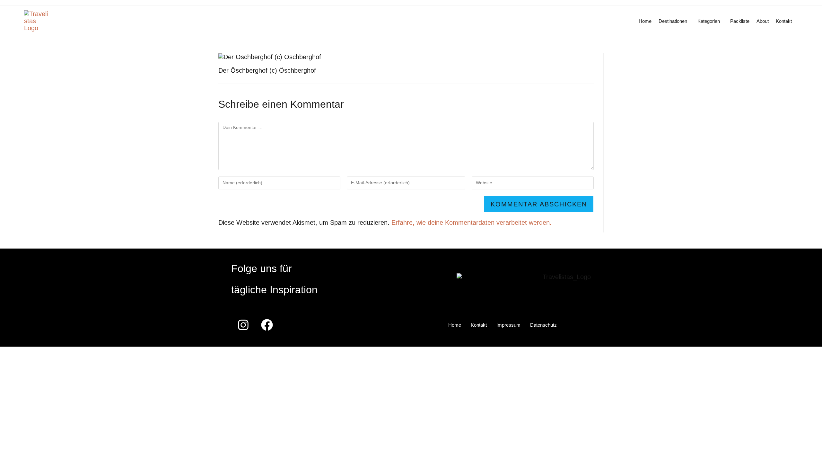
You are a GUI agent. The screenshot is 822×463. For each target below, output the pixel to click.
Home (645, 21)
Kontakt (784, 21)
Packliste (739, 21)
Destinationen (673, 21)
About (762, 21)
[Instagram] (243, 325)
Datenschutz (543, 325)
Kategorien (708, 21)
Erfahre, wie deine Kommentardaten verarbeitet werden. (471, 222)
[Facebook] (267, 325)
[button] (674, 21)
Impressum (508, 325)
